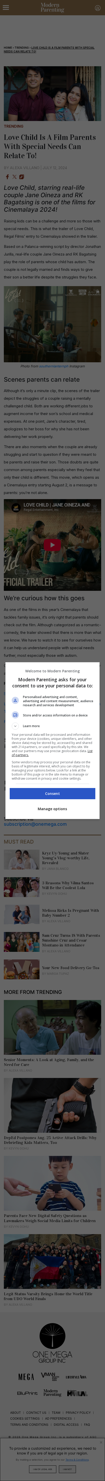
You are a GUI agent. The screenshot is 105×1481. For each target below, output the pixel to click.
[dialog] (52, 740)
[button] (53, 726)
